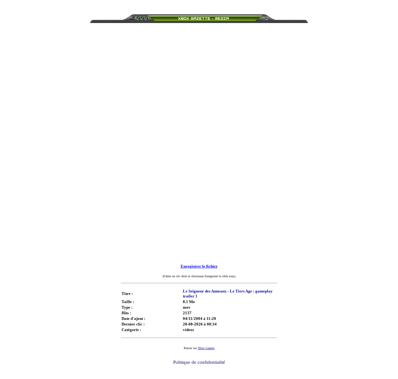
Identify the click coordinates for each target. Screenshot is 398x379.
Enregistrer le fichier (199, 266)
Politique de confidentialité (199, 362)
